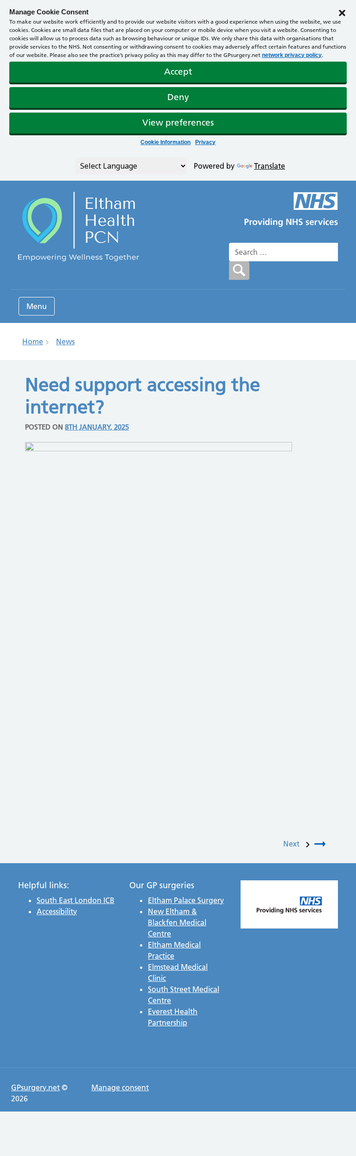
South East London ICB (75, 900)
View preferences (178, 122)
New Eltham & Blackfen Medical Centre (177, 922)
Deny (178, 97)
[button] (342, 12)
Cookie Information (165, 142)
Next (293, 843)
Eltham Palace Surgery (186, 900)
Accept (178, 71)
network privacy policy (292, 55)
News (65, 341)
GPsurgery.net (35, 1087)
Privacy (205, 142)
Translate (269, 166)
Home (32, 341)
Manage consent (120, 1087)
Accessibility (57, 911)
